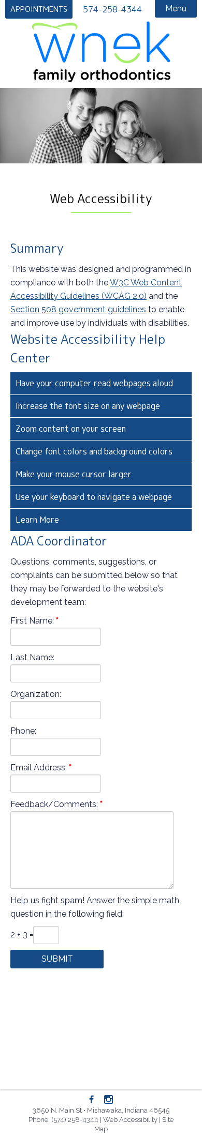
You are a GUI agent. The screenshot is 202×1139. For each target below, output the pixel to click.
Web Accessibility (130, 1119)
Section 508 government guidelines (78, 309)
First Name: (32, 621)
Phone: (23, 731)
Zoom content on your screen (71, 428)
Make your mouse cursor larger (74, 474)
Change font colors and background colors (94, 451)
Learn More (37, 519)
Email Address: (38, 767)
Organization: (35, 694)
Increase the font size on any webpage (88, 406)
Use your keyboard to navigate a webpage (94, 497)
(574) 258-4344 (74, 1119)
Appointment (38, 9)
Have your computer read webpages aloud (94, 383)
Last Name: (32, 657)
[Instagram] (108, 1100)
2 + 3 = (21, 934)
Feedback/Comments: (54, 804)
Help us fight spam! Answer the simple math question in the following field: (94, 907)
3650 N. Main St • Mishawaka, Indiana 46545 (101, 1110)
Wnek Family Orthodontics (101, 52)
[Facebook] (91, 1099)
